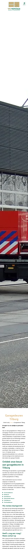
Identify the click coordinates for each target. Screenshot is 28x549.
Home (11, 422)
